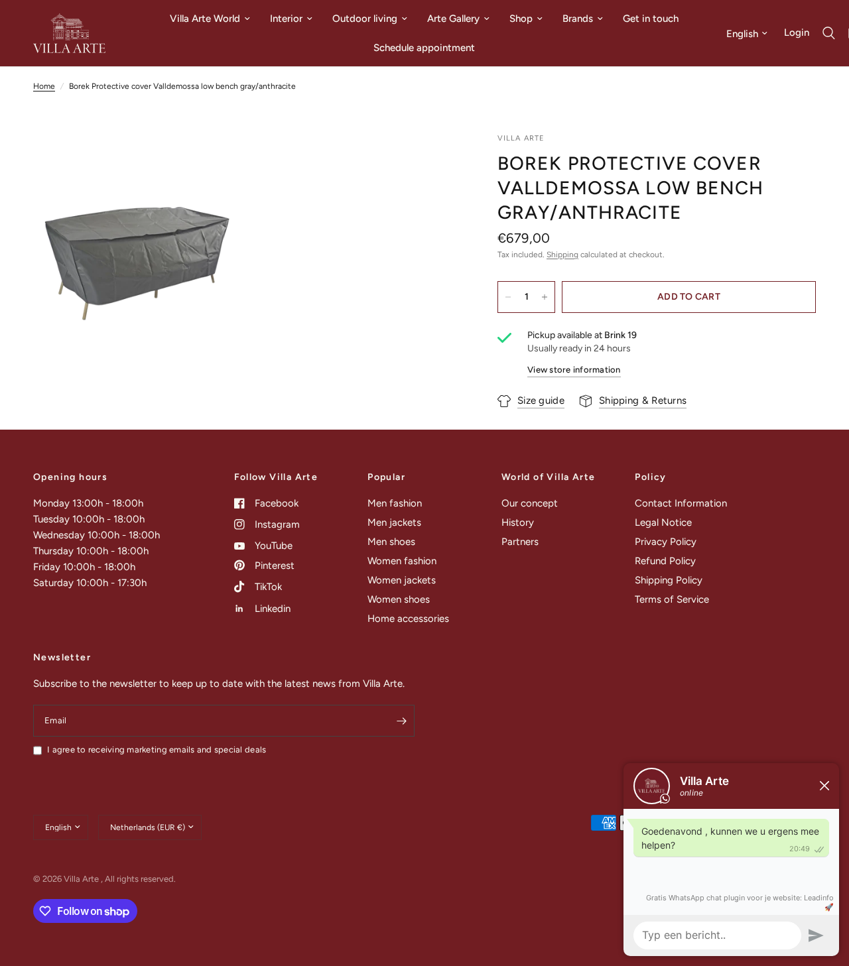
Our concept (529, 503)
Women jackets (401, 580)
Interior (286, 19)
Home (44, 86)
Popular (386, 477)
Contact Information (681, 503)
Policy (650, 477)
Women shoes (398, 599)
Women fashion (401, 561)
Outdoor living (364, 19)
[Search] (829, 33)
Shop (521, 19)
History (517, 522)
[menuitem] (210, 18)
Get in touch (651, 19)
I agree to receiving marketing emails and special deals (156, 750)
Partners (520, 542)
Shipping (562, 254)
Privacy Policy (665, 542)
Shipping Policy (668, 580)
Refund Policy (665, 561)
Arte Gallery (453, 19)
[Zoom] (216, 160)
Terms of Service (672, 599)
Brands (577, 19)
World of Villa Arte (548, 477)
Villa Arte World (205, 19)
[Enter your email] (401, 721)
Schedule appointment (424, 48)
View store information (574, 370)
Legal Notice (663, 522)
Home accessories (408, 619)
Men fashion (394, 503)
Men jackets (394, 522)
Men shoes (391, 542)
